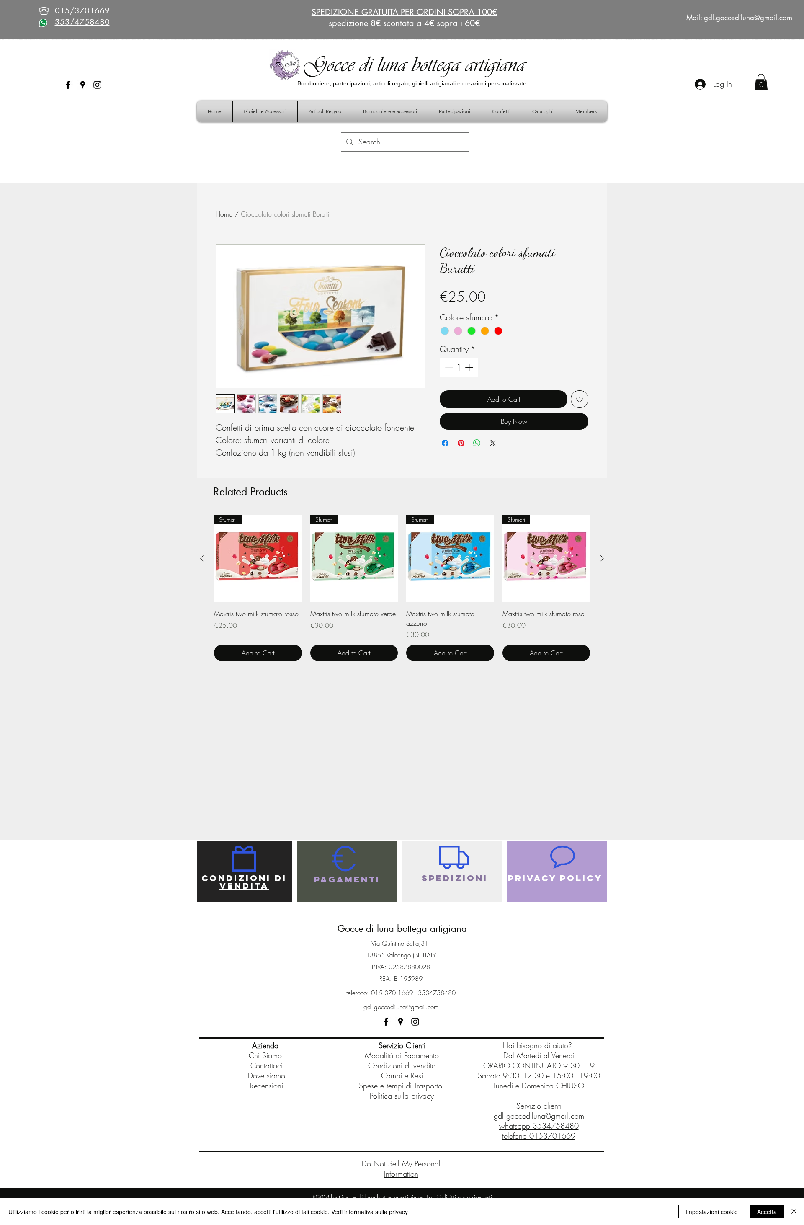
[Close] (794, 1211)
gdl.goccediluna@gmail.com (400, 1007)
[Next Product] (602, 558)
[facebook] (68, 85)
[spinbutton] (459, 367)
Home (224, 214)
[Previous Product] (202, 558)
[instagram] (97, 85)
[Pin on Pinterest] (461, 443)
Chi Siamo (266, 1055)
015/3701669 (82, 10)
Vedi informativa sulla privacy (369, 1211)
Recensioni (266, 1086)
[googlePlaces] (82, 85)
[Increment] (470, 367)
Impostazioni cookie (711, 1211)
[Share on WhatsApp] (477, 443)
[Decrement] (448, 367)
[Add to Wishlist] (579, 399)
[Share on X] (493, 443)
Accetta (767, 1211)
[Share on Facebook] (445, 443)
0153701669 (552, 1136)
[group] (402, 588)
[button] (761, 82)
